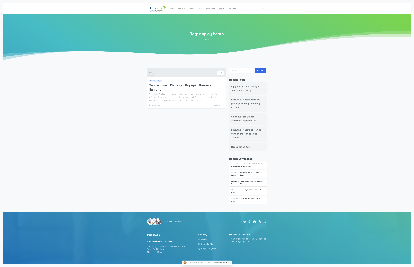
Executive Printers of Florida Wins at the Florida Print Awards (246, 133)
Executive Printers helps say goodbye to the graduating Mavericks (245, 103)
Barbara (234, 181)
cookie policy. (222, 263)
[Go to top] (405, 264)
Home (207, 39)
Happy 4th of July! (240, 147)
